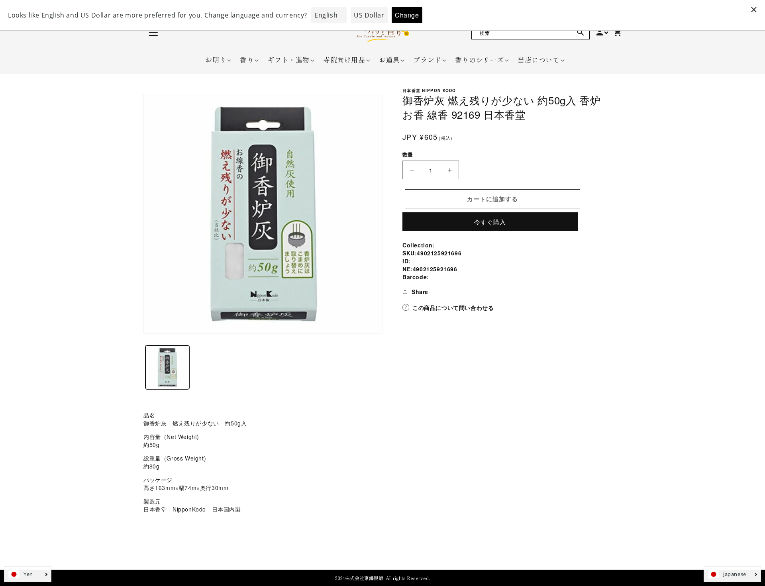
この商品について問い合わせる (453, 308)
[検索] (580, 32)
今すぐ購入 (490, 222)
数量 (407, 154)
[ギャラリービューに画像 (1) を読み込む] (167, 367)
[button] (215, 59)
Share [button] (420, 292)
